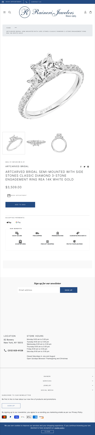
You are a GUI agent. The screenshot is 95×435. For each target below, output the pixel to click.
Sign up (11, 406)
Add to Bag (20, 204)
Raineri (47, 376)
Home (8, 27)
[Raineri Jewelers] (47, 12)
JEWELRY (47, 385)
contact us (36, 1)
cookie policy (59, 428)
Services (47, 381)
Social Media (47, 390)
